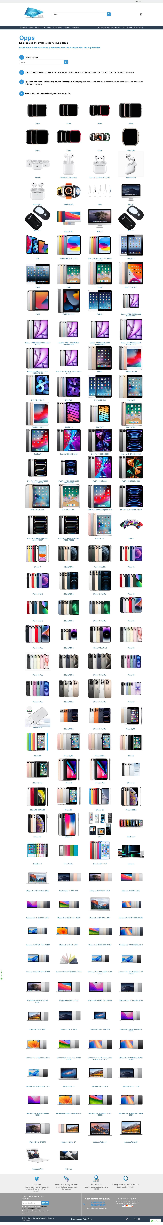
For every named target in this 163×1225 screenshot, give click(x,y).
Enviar (45, 1203)
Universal (75, 27)
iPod (49, 27)
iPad (43, 27)
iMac (31, 27)
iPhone (37, 27)
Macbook (23, 27)
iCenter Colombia (34, 1218)
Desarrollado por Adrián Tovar (81, 1219)
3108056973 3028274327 (133, 27)
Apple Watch (57, 27)
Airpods (67, 27)
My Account (138, 1)
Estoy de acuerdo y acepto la (34, 1207)
